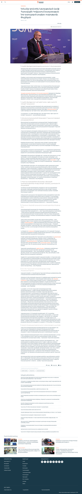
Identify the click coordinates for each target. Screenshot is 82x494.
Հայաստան (23, 6)
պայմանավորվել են (29, 222)
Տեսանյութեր (6, 463)
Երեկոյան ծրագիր (7, 470)
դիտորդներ (53, 159)
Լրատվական (6, 465)
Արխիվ (24, 483)
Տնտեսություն (25, 467)
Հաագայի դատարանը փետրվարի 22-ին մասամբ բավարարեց (35, 93)
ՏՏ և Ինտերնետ (26, 479)
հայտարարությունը (51, 109)
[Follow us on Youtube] (48, 462)
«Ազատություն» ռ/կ (7, 489)
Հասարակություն (21, 447)
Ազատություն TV (7, 461)
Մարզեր (57, 447)
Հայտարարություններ (45, 489)
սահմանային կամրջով (46, 242)
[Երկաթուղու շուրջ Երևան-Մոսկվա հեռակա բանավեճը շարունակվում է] (48, 442)
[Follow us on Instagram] (53, 462)
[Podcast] (59, 462)
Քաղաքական (25, 463)
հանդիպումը (31, 231)
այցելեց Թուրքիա (40, 248)
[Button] (59, 23)
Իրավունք (24, 465)
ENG (69, 2)
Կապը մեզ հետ (25, 489)
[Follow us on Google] (62, 462)
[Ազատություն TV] (72, 2)
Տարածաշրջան (25, 474)
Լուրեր (24, 461)
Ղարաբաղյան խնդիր (26, 472)
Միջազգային (25, 476)
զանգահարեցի (57, 236)
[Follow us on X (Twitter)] (45, 462)
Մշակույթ (24, 481)
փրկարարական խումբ (32, 241)
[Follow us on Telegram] (51, 462)
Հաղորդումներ (6, 467)
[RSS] (56, 462)
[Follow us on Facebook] (42, 462)
